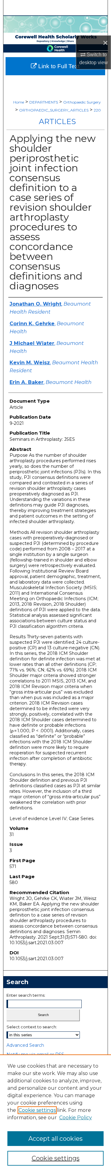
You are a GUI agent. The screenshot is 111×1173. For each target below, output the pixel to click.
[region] (55, 1113)
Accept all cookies (55, 1138)
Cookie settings (37, 1110)
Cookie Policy (75, 1117)
